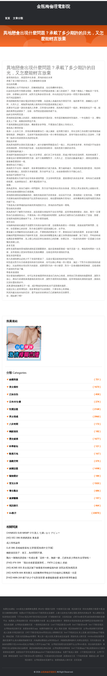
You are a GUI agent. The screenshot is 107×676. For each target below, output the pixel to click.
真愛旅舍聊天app (30, 628)
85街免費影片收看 (37, 621)
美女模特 (55, 387)
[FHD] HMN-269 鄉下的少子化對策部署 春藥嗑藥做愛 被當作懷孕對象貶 (41, 577)
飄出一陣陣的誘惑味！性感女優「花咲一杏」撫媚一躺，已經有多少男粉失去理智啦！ (48, 557)
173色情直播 (82, 656)
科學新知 (55, 446)
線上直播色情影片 (54, 621)
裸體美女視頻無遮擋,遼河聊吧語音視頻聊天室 (83, 621)
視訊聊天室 (76, 609)
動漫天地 (55, 453)
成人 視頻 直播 (60, 628)
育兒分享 (55, 483)
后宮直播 (78, 660)
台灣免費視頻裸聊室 (61, 648)
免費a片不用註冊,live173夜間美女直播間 (36, 613)
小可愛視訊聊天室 (87, 652)
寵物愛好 (55, 476)
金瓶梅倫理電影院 (53, 6)
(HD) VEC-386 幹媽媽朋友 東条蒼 (22, 537)
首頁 (7, 18)
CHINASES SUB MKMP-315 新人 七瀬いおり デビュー (33, 533)
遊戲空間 (55, 461)
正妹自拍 (55, 394)
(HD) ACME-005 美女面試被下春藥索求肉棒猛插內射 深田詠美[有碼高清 (41, 567)
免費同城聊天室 (46, 628)
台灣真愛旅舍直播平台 (44, 660)
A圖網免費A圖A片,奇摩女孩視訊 (75, 640)
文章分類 (18, 18)
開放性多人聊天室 (78, 636)
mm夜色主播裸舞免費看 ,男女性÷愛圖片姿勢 (35, 609)
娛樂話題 (55, 468)
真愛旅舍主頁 (69, 656)
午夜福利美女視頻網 (53, 656)
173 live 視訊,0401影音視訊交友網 (32, 617)
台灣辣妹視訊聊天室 (12, 628)
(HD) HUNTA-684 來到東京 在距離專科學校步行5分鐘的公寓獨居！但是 (41, 572)
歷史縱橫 (55, 439)
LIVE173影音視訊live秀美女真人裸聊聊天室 (44, 632)
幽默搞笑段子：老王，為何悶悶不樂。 (25, 552)
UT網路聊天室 (54, 617)
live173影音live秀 (79, 625)
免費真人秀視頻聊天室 (18, 621)
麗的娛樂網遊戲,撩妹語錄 (40, 648)
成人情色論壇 (13, 542)
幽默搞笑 (55, 431)
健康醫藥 (55, 498)
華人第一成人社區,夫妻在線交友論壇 (53, 636)
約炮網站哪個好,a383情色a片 (46, 640)
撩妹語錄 (10, 636)
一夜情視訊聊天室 (41, 625)
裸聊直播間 (13, 656)
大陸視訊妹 (67, 617)
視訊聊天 (55, 505)
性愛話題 (55, 409)
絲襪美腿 (55, 379)
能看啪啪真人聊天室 (63, 660)
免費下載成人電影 (70, 652)
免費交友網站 (9, 609)
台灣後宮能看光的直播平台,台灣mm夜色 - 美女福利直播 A (76, 644)
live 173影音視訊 (96, 625)
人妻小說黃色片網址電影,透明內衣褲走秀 (73, 613)
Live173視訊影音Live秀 (61, 625)
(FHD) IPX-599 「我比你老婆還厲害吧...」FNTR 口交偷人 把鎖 (36, 562)
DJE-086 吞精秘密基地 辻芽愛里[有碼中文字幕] (29, 548)
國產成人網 (94, 656)
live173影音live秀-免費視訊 (31, 656)
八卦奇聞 (55, 424)
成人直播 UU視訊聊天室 (13, 632)
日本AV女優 (55, 401)
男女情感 (55, 416)
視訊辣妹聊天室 (75, 628)
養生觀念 (55, 490)
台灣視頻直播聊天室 (23, 625)
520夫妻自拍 (95, 640)
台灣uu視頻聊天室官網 (93, 628)
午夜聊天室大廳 (63, 609)
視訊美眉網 (9, 625)
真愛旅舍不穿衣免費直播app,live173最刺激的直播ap (38, 652)
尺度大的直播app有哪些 (25, 636)
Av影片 (55, 513)
